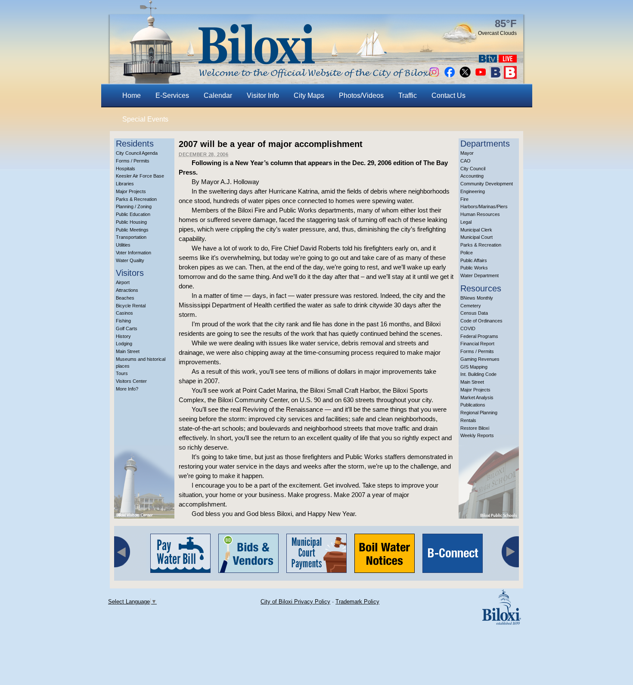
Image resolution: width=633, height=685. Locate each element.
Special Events (145, 119)
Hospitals (125, 168)
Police (466, 252)
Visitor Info (263, 95)
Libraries (125, 183)
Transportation (131, 237)
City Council (472, 168)
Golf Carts (126, 328)
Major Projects (131, 191)
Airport (123, 282)
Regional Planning (478, 412)
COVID (467, 328)
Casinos (124, 313)
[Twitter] (465, 76)
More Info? (127, 388)
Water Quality (130, 260)
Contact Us (448, 95)
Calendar (218, 95)
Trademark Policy (357, 601)
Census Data (474, 313)
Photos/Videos (361, 95)
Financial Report (477, 343)
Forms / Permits (132, 160)
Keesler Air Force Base (140, 175)
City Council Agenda (137, 153)
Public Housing (131, 222)
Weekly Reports (477, 435)
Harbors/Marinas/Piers (484, 206)
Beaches (125, 297)
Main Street (128, 351)
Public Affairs (473, 260)
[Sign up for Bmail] (495, 76)
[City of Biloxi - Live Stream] (508, 60)
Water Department (479, 275)
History (123, 336)
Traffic (407, 95)
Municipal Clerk (476, 229)
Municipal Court (476, 237)
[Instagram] (434, 76)
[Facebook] (449, 76)
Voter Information (133, 252)
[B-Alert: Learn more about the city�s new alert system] (510, 76)
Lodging (124, 343)
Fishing (123, 320)
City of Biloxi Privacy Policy (295, 601)
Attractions (127, 290)
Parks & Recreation (136, 199)
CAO (465, 160)
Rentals (468, 420)
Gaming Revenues (480, 359)
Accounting (472, 175)
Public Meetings (132, 229)
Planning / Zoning (134, 206)
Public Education (133, 214)
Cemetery (470, 305)
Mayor (467, 153)
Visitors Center (131, 381)
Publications (472, 404)
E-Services (172, 95)
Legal (466, 222)
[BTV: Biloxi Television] (488, 60)
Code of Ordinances (481, 320)
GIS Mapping (473, 366)
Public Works (474, 267)
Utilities (123, 244)
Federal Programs (479, 336)
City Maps (309, 95)
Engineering (472, 191)
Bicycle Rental (131, 305)
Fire (464, 199)
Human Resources (480, 214)
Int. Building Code (478, 374)
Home (131, 95)
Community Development (486, 183)
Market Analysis (476, 397)
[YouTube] (480, 76)
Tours (122, 373)
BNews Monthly (476, 297)
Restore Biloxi (474, 428)
